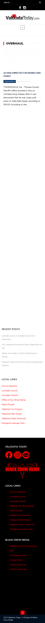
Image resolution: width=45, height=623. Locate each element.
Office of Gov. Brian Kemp (14, 399)
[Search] (40, 2)
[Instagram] (24, 7)
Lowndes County (10, 390)
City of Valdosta (9, 386)
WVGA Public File (18, 569)
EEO (12, 550)
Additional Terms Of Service (23, 546)
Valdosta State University (14, 418)
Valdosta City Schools (12, 409)
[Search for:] (10, 2)
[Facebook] (20, 7)
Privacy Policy (16, 560)
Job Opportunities (18, 555)
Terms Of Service (18, 564)
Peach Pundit (8, 404)
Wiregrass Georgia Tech (13, 423)
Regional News (10, 81)
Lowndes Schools (10, 395)
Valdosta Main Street (12, 413)
